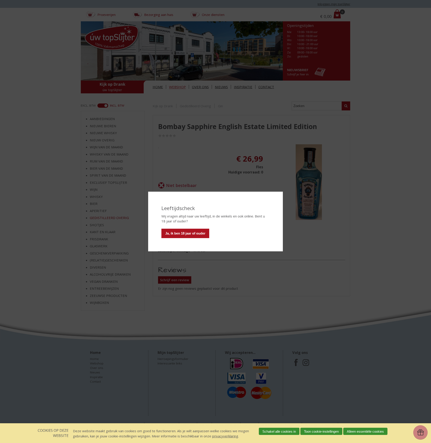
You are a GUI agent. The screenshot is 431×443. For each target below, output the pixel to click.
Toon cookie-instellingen (321, 431)
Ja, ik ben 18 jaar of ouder (185, 233)
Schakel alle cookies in (279, 431)
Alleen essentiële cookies (365, 431)
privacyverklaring (225, 436)
